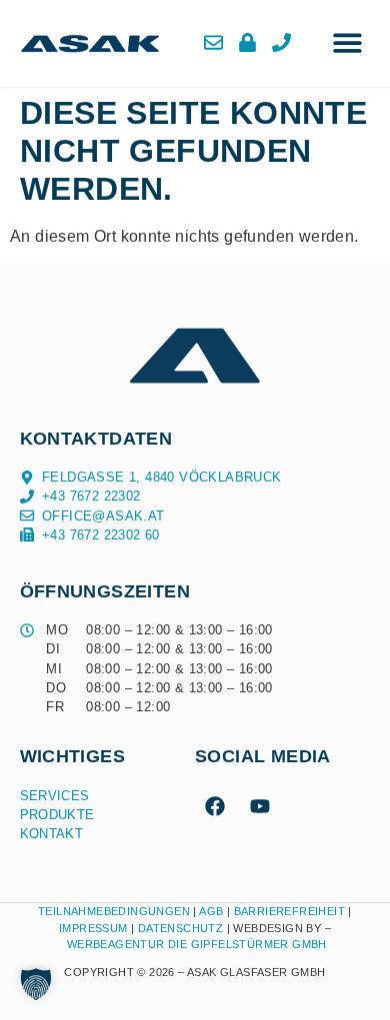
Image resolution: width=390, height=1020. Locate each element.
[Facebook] (215, 806)
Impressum (93, 928)
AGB (211, 911)
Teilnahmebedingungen (114, 911)
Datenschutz (182, 928)
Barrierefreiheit (289, 911)
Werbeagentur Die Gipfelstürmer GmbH (197, 944)
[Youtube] (260, 806)
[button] (347, 43)
